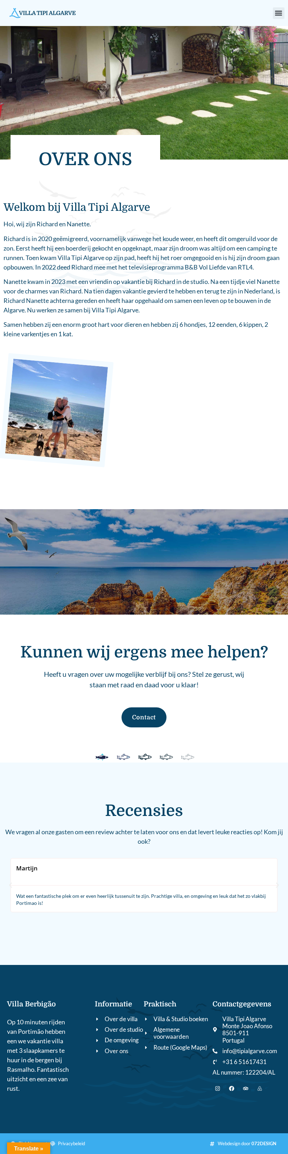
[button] (278, 13)
